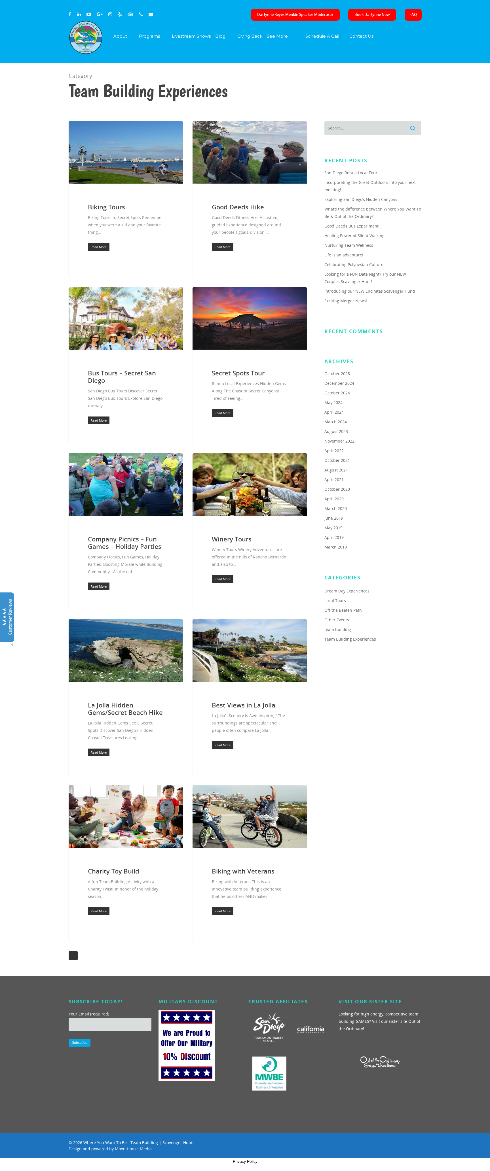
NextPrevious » (73, 955)
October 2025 (337, 373)
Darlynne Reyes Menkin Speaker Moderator (295, 14)
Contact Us (361, 36)
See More (277, 36)
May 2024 (333, 402)
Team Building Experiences (350, 639)
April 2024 (334, 412)
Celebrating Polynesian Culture (353, 264)
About (120, 36)
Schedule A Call (322, 36)
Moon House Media (133, 1148)
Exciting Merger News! (345, 300)
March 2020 (335, 508)
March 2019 (335, 547)
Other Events (336, 619)
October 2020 (337, 489)
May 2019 (333, 527)
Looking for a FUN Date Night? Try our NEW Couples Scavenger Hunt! (365, 277)
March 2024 (335, 421)
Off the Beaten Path (343, 610)
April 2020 (334, 498)
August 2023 (336, 431)
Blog (220, 36)
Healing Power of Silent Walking (354, 235)
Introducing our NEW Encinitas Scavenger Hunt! (369, 291)
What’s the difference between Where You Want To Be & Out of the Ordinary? (372, 212)
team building (337, 629)
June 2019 (333, 518)
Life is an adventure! (343, 255)
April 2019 (334, 537)
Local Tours (335, 600)
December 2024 (339, 383)
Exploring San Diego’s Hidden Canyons (360, 199)
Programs (149, 36)
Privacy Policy (245, 1161)
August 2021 (336, 470)
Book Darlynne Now (372, 14)
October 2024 (337, 393)
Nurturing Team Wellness (348, 245)
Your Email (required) (89, 1014)
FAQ (413, 14)
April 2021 (334, 479)
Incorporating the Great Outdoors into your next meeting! (370, 186)
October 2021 (337, 460)
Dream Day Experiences (346, 591)
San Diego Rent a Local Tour (350, 172)
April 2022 (334, 450)
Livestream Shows (191, 36)
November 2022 (339, 441)
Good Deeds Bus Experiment (351, 226)
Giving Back (249, 36)
